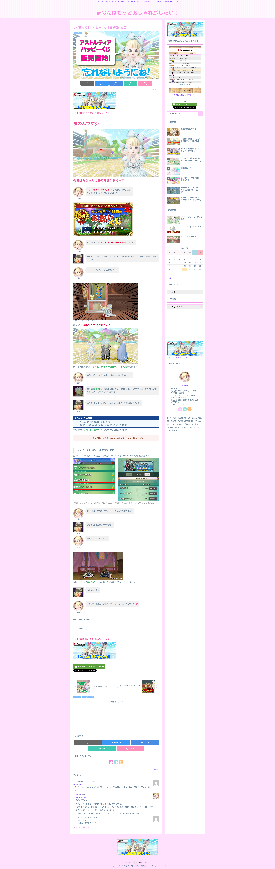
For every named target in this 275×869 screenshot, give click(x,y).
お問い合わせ (128, 862)
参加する (198, 87)
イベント (78, 697)
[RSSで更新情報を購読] (121, 762)
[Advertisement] (116, 718)
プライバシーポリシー (143, 862)
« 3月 (169, 278)
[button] (145, 83)
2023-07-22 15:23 (83, 820)
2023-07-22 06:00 (78, 784)
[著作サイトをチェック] (111, 762)
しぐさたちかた (88, 697)
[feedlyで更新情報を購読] (116, 762)
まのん (78, 794)
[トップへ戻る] (272, 866)
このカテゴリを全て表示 (184, 84)
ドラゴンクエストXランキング (177, 357)
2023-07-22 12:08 (80, 797)
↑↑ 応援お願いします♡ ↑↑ (184, 95)
